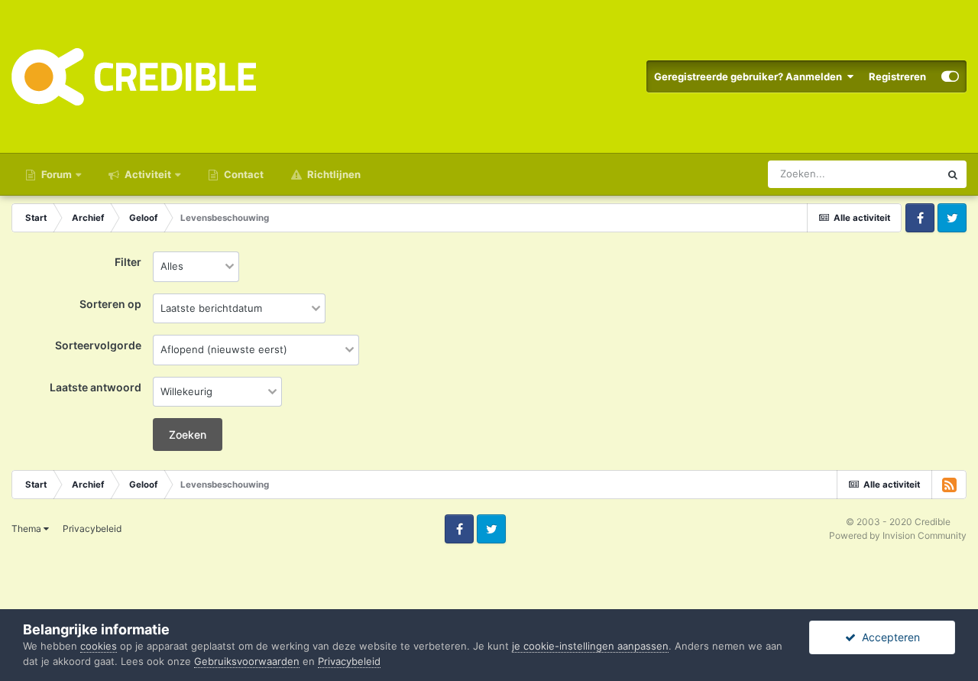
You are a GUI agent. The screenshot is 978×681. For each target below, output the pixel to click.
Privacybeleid (92, 528)
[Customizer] (950, 76)
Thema (27, 528)
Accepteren (888, 637)
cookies (98, 646)
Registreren (897, 76)
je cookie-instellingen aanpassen (590, 646)
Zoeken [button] (187, 434)
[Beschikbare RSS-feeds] (949, 484)
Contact (243, 174)
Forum (55, 174)
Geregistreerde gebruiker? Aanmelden (750, 76)
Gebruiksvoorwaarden (247, 661)
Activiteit (146, 174)
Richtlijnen (333, 174)
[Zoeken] (953, 174)
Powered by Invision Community (898, 535)
